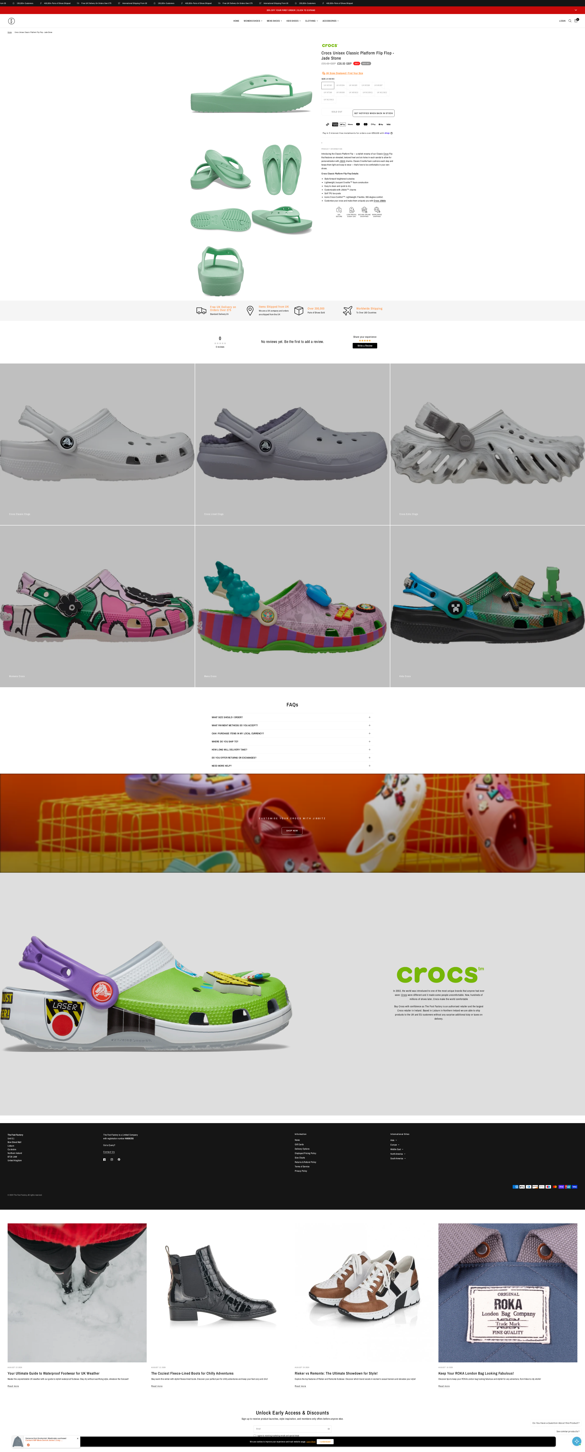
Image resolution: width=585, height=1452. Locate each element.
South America (396, 1158)
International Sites (399, 1134)
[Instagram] (114, 1159)
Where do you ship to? (225, 741)
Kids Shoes (292, 20)
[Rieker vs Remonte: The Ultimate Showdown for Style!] (364, 1293)
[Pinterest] (121, 1159)
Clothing (310, 20)
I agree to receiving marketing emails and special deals (278, 1435)
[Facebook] (106, 1159)
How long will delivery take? (229, 749)
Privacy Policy (301, 1170)
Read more (13, 1386)
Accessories (330, 20)
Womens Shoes (252, 20)
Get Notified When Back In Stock (373, 113)
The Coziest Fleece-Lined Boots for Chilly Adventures (192, 1373)
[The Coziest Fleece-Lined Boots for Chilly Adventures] (220, 1293)
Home (236, 20)
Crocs (386, 153)
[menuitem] (236, 21)
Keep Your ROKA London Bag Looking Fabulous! (476, 1373)
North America (396, 1153)
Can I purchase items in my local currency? (238, 733)
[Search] (570, 21)
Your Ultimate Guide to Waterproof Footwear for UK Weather (53, 1373)
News (297, 1140)
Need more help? (222, 765)
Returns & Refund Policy (305, 1162)
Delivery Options (302, 1148)
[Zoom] (306, 49)
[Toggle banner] (576, 10)
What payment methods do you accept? (235, 725)
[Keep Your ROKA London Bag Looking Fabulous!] (508, 1293)
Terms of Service (302, 1166)
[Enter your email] (328, 1429)
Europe (393, 1144)
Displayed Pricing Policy (305, 1153)
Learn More (311, 1441)
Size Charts (300, 1157)
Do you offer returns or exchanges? (234, 757)
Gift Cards (299, 1144)
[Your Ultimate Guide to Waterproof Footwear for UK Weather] (77, 1293)
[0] (575, 21)
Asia (392, 1140)
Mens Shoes (273, 20)
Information (301, 1134)
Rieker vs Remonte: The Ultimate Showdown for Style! (336, 1373)
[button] (292, 830)
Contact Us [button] (109, 1152)
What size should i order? (227, 717)
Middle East (395, 1149)
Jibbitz (342, 161)
